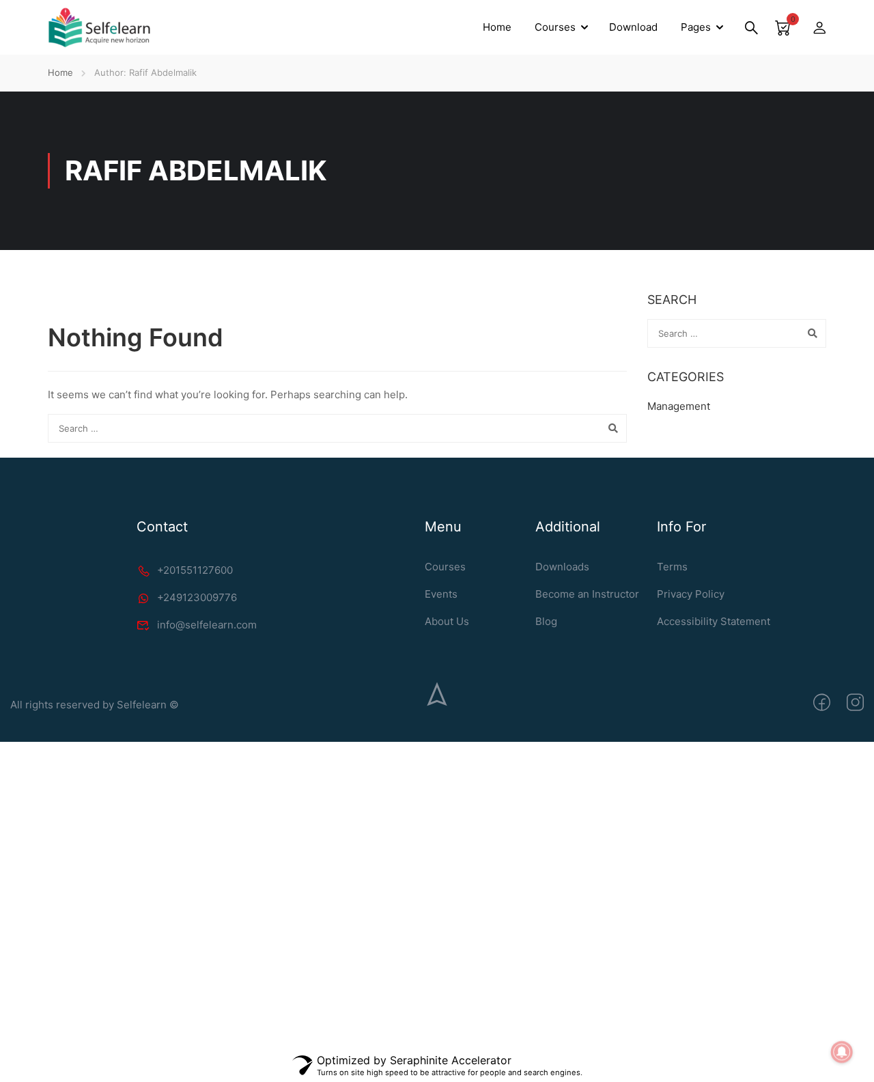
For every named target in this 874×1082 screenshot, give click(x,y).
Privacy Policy (690, 593)
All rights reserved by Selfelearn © (94, 704)
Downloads (562, 566)
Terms (672, 566)
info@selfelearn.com (207, 624)
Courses (555, 26)
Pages (696, 26)
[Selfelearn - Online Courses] (99, 27)
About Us (447, 621)
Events (441, 593)
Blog (546, 621)
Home (497, 26)
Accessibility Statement (713, 621)
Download (633, 26)
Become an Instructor (587, 593)
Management (678, 406)
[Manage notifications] (842, 1052)
